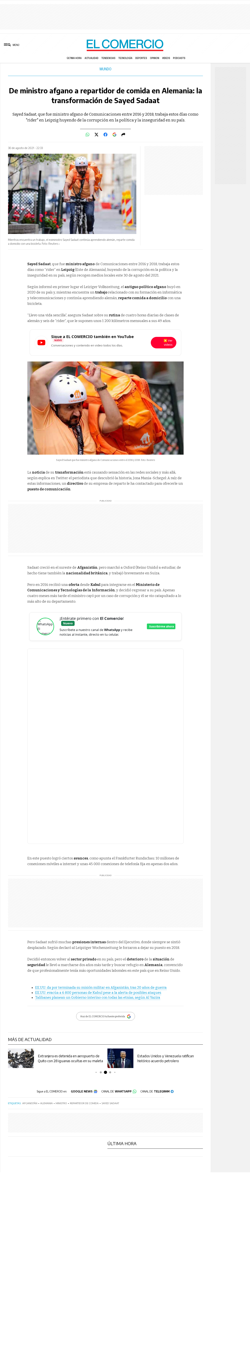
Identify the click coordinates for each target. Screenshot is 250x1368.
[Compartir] (123, 134)
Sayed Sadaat (110, 1103)
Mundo (105, 69)
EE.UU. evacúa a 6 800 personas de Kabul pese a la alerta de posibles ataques (98, 993)
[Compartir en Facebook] (105, 134)
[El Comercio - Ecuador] (125, 45)
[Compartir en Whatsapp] (87, 134)
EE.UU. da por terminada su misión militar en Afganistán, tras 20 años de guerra (101, 987)
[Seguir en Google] (114, 134)
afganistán (29, 1103)
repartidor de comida (84, 1103)
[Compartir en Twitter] (96, 134)
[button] (101, 1072)
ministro (61, 1103)
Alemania (46, 1103)
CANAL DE (116, 1091)
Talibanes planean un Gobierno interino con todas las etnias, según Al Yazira (97, 997)
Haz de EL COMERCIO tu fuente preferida (102, 1016)
